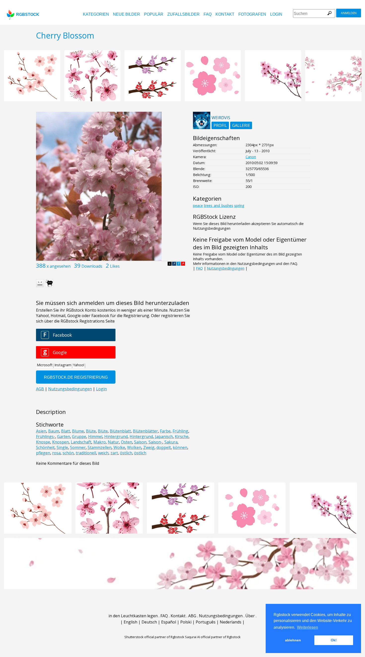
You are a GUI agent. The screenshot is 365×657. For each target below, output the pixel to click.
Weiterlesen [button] (307, 627)
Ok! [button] (334, 640)
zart (114, 453)
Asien (41, 431)
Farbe (165, 431)
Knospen (60, 442)
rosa (56, 453)
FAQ (208, 14)
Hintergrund (116, 436)
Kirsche (181, 436)
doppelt (163, 447)
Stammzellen (99, 447)
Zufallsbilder (183, 14)
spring (239, 205)
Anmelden (349, 13)
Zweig (148, 447)
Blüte (91, 431)
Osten (126, 442)
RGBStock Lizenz (214, 216)
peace (198, 205)
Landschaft (81, 442)
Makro (99, 442)
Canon (251, 156)
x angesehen (59, 266)
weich (103, 453)
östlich (126, 453)
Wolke (119, 447)
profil (220, 125)
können (180, 447)
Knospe (43, 442)
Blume (78, 431)
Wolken (134, 447)
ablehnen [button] (293, 640)
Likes (115, 266)
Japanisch (164, 436)
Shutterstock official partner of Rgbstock (154, 637)
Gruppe (79, 436)
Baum (53, 431)
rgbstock (27, 14)
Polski (185, 622)
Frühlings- (45, 436)
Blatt (65, 431)
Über (250, 616)
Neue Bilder (126, 14)
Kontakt (225, 14)
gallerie (241, 125)
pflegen (43, 453)
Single (62, 447)
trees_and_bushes (218, 205)
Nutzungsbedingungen (225, 268)
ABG (192, 616)
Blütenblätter (145, 431)
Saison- (155, 442)
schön (68, 453)
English (130, 622)
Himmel (95, 436)
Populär (153, 14)
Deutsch (149, 622)
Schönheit (45, 447)
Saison (140, 442)
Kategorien (96, 14)
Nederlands (230, 622)
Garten (63, 436)
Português (206, 622)
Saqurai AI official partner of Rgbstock (213, 637)
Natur (113, 442)
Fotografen (252, 14)
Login (276, 14)
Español (168, 622)
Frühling (180, 431)
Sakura (171, 442)
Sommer (78, 447)
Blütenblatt (120, 431)
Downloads (91, 266)
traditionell (86, 453)
